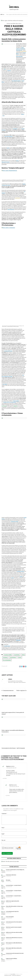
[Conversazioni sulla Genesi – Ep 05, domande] (13, 735)
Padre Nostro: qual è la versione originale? (13, 927)
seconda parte (7, 645)
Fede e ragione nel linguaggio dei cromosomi (20, 49)
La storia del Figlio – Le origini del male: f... (14, 890)
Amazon (9, 70)
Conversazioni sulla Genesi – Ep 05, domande (13, 748)
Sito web (3, 840)
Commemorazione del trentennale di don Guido (15, 953)
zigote (12, 577)
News (17, 23)
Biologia (8, 23)
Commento (4, 813)
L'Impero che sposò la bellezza (11, 958)
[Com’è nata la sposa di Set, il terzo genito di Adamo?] (13, 699)
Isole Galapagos (11, 209)
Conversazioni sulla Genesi (11, 874)
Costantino (15, 128)
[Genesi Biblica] (14, 5)
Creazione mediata (8, 654)
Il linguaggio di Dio (14, 521)
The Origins (8, 880)
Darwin (24, 183)
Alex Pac (11, 785)
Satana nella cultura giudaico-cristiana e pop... (14, 906)
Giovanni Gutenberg (9, 136)
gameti (21, 576)
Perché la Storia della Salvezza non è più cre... (14, 937)
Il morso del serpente (10, 916)
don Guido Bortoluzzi (16, 80)
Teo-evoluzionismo (7, 660)
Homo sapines (16, 400)
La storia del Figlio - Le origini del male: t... (14, 895)
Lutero (17, 160)
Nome (3, 827)
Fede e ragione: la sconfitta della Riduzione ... (14, 942)
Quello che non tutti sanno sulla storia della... (14, 932)
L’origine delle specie (6, 185)
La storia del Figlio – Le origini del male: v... (14, 885)
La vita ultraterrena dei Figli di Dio (12, 911)
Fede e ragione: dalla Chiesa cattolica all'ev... (14, 948)
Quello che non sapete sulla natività (12, 901)
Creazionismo (17, 654)
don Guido (5, 384)
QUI (4, 69)
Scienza (19, 23)
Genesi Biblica (13, 23)
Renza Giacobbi (19, 56)
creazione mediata (20, 571)
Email (3, 833)
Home (3, 14)
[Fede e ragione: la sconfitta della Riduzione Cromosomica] (13, 717)
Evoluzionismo (13, 657)
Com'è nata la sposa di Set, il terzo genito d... (14, 921)
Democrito (18, 640)
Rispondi (5, 778)
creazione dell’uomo (8, 350)
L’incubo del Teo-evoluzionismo (9, 402)
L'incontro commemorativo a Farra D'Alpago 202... (15, 869)
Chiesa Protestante (6, 162)
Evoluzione (5, 657)
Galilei (8, 147)
